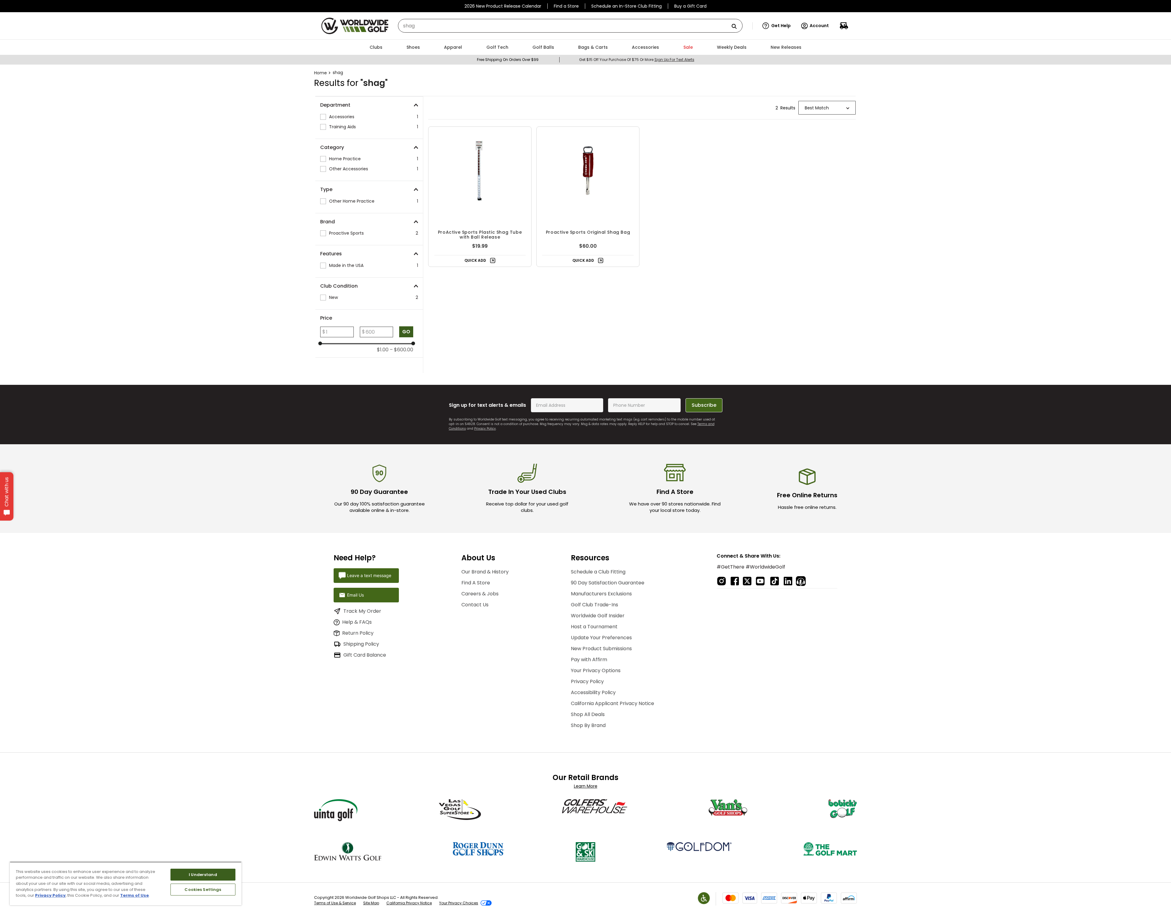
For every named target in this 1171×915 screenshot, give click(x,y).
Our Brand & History (485, 571)
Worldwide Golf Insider (598, 615)
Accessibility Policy (593, 692)
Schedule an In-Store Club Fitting (626, 6)
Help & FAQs (357, 622)
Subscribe (704, 405)
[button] (776, 26)
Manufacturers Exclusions (601, 593)
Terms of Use (134, 895)
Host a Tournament (594, 626)
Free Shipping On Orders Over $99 (508, 59)
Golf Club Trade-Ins (594, 604)
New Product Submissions (601, 648)
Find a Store (566, 6)
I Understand (203, 875)
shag (338, 72)
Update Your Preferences (601, 637)
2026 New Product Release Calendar (502, 6)
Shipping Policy (361, 643)
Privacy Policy (485, 428)
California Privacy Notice (409, 903)
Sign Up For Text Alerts (674, 59)
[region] (126, 883)
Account (819, 26)
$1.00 (383, 350)
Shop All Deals (588, 714)
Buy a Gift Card (690, 6)
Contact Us (475, 604)
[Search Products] (736, 27)
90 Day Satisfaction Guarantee (607, 582)
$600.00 (401, 350)
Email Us (355, 595)
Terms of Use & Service (335, 903)
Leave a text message (369, 575)
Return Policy (358, 633)
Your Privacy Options (596, 670)
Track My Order (362, 611)
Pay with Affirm (589, 659)
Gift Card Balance (364, 654)
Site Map (371, 903)
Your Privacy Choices (458, 903)
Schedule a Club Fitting (598, 571)
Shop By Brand (588, 725)
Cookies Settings (202, 889)
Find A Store (475, 582)
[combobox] (570, 26)
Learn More (585, 786)
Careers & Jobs (480, 593)
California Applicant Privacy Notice (612, 703)
